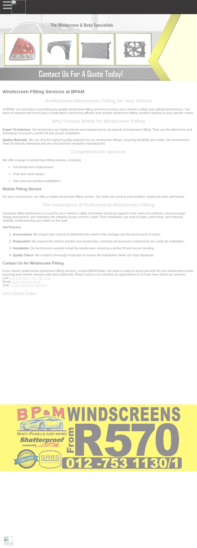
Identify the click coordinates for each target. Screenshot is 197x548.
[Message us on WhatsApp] (8, 540)
